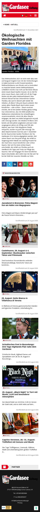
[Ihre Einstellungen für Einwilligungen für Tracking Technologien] (36, 508)
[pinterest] (20, 164)
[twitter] (9, 164)
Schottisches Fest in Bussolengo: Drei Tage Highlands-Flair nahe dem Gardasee (19, 346)
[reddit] (30, 164)
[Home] (4, 15)
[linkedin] (14, 164)
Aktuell (14, 24)
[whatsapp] (25, 164)
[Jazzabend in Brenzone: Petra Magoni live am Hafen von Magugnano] (20, 186)
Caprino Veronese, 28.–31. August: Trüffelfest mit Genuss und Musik (18, 441)
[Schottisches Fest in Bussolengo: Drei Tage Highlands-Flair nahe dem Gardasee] (20, 328)
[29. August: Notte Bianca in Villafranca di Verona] (20, 282)
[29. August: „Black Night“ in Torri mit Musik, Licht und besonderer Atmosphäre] (20, 376)
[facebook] (4, 164)
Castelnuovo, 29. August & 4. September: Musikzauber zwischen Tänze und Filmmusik (18, 253)
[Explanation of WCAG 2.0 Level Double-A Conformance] (6, 507)
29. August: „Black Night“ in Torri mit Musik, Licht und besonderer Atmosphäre (19, 394)
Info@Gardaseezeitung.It (20, 501)
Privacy (20, 503)
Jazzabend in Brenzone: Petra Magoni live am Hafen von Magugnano (20, 204)
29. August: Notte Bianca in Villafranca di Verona (15, 299)
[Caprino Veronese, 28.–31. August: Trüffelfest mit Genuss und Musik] (20, 423)
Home (6, 24)
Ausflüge (7, 246)
